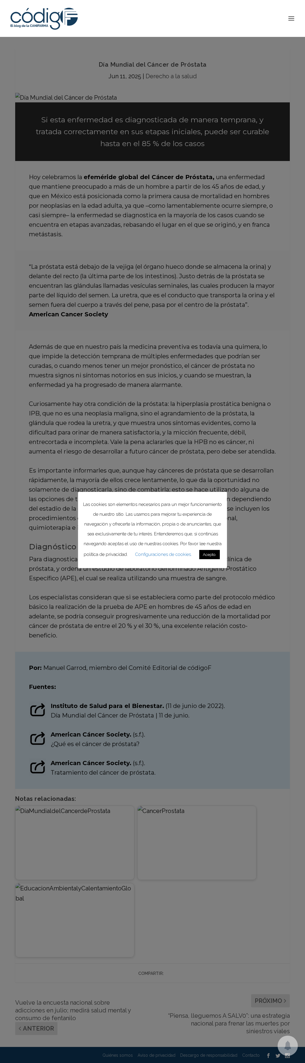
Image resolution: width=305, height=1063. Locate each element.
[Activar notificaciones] (288, 1046)
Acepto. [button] (209, 554)
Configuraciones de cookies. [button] (163, 554)
